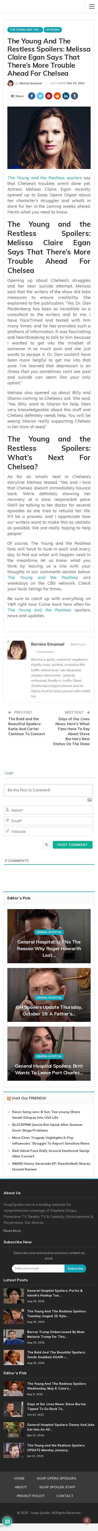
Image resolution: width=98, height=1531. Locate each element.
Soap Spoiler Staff (57, 1487)
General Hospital (49, 932)
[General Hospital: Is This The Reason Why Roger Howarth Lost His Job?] (49, 936)
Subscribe (75, 1268)
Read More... (13, 1231)
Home (19, 1478)
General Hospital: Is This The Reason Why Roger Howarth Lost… (49, 948)
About (21, 1487)
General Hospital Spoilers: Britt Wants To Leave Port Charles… (49, 1069)
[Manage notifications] (87, 1520)
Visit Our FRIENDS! (29, 1098)
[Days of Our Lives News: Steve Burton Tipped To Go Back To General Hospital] (14, 1409)
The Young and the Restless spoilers (44, 177)
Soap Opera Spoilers (56, 1478)
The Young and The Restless (26, 29)
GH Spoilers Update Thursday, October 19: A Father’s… (49, 1010)
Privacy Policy (30, 1496)
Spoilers (52, 29)
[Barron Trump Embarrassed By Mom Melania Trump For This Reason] (14, 1337)
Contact (65, 1496)
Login (9, 773)
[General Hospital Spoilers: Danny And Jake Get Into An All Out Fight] (14, 1429)
